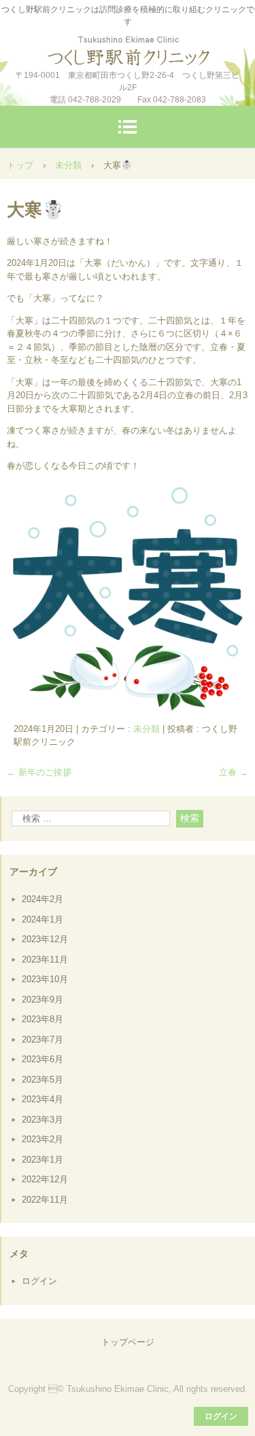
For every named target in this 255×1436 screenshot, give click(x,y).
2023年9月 (42, 999)
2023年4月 (42, 1099)
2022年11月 (45, 1200)
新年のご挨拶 (39, 772)
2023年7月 (42, 1039)
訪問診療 (128, 47)
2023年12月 (45, 939)
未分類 (146, 729)
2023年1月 (42, 1159)
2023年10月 (45, 979)
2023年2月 (42, 1139)
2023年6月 (42, 1059)
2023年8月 (42, 1019)
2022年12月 (45, 1179)
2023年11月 (45, 959)
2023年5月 (42, 1079)
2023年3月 (42, 1119)
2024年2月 (42, 899)
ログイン (39, 1281)
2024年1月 (42, 919)
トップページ (127, 1342)
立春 (233, 772)
